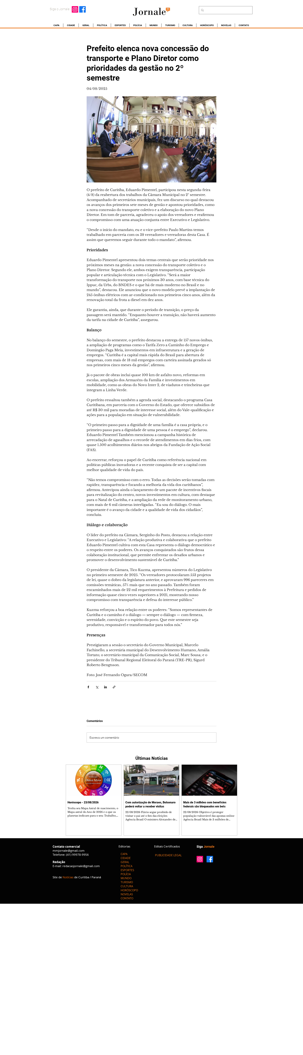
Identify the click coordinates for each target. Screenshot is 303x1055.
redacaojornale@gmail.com (81, 866)
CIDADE (126, 858)
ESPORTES (127, 870)
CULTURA (127, 886)
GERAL (125, 862)
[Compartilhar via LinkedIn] (105, 687)
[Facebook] (82, 9)
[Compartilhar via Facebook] (88, 687)
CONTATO (127, 898)
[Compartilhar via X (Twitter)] (97, 687)
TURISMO (127, 882)
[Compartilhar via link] (114, 687)
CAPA (124, 854)
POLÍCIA (126, 874)
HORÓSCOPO (129, 890)
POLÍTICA (126, 866)
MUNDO (126, 878)
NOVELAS (127, 894)
